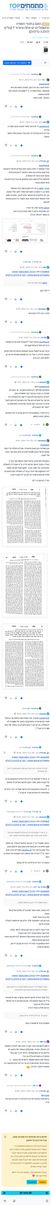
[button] (47, 1201)
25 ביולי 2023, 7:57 (25, 382)
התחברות (32, 1182)
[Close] (5, 1137)
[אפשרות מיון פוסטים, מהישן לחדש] (45, 62)
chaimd (42, 382)
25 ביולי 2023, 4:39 (24, 309)
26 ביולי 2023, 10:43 (25, 971)
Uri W (43, 337)
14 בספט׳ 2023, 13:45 (25, 1042)
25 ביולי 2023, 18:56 (25, 753)
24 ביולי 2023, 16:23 (27, 80)
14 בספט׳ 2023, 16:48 (24, 1091)
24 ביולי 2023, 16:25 (28, 122)
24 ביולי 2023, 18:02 (25, 161)
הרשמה (42, 1182)
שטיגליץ (42, 161)
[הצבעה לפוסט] (16, 106)
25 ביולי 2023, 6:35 (27, 337)
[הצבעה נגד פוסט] (5, 106)
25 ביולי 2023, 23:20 (19, 887)
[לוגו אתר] (28, 6)
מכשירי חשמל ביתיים (40, 37)
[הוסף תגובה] (21, 106)
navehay (34, 74)
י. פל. (44, 80)
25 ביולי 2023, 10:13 (25, 714)
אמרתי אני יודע (40, 887)
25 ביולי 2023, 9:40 (24, 440)
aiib (44, 122)
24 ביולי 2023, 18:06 (28, 267)
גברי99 (43, 1042)
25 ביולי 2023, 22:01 (24, 817)
